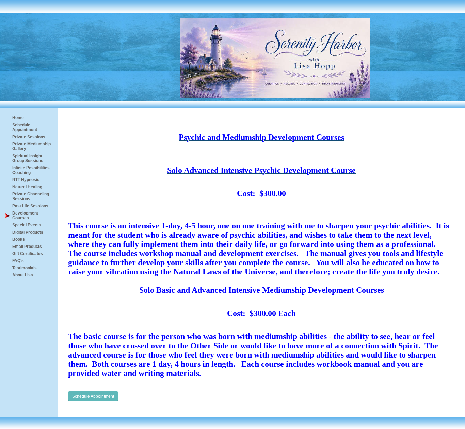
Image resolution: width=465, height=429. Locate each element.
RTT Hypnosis (25, 179)
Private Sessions (28, 136)
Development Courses (25, 215)
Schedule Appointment (24, 127)
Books (18, 239)
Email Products (27, 246)
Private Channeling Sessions (30, 196)
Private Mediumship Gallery (31, 146)
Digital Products (27, 232)
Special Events (26, 225)
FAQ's (18, 260)
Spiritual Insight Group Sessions (27, 158)
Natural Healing (27, 187)
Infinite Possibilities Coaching (31, 170)
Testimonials (24, 268)
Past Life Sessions (30, 206)
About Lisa (22, 275)
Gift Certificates (27, 253)
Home (18, 117)
